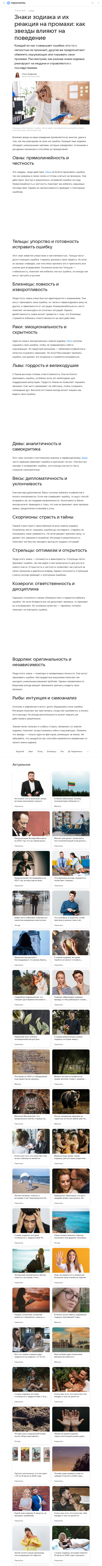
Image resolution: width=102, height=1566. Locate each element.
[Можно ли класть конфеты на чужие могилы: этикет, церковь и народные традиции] (71, 1068)
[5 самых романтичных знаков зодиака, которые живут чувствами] (71, 1028)
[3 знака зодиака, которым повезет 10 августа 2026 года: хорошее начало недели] (71, 1544)
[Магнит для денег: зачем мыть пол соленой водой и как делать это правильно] (71, 829)
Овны (48, 172)
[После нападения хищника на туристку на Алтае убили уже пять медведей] (71, 1107)
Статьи (31, 11)
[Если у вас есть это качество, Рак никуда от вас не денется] (71, 1385)
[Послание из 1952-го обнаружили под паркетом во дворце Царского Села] (31, 1068)
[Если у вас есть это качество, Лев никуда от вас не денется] (71, 1504)
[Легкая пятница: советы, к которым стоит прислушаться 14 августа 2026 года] (31, 1187)
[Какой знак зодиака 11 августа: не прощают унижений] (31, 1504)
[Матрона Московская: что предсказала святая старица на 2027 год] (31, 1107)
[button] (51, 103)
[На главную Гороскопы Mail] (17, 3)
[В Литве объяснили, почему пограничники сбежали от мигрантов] (71, 790)
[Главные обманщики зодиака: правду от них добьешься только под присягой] (71, 988)
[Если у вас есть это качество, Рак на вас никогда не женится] (31, 1147)
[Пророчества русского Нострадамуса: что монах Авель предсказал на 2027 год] (31, 949)
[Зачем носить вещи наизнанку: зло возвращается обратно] (31, 1544)
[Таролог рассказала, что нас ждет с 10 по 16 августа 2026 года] (31, 1465)
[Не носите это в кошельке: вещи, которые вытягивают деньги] (31, 790)
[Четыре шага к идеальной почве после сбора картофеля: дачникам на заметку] (31, 1425)
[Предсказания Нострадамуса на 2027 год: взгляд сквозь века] (31, 869)
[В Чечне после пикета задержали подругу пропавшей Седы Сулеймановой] (71, 1306)
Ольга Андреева (29, 74)
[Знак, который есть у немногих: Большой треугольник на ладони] (71, 1266)
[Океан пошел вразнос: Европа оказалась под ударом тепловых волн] (71, 1226)
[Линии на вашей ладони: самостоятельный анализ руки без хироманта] (71, 1425)
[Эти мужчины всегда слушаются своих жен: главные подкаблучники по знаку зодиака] (71, 869)
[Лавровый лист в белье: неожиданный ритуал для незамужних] (31, 1028)
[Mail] (8, 3)
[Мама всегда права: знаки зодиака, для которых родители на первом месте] (71, 1147)
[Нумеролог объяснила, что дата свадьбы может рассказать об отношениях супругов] (71, 1187)
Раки (69, 341)
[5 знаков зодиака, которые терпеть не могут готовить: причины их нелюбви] (71, 949)
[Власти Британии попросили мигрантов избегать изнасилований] (71, 1346)
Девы (85, 458)
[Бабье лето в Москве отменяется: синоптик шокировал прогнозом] (31, 909)
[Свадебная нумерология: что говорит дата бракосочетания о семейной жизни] (31, 988)
